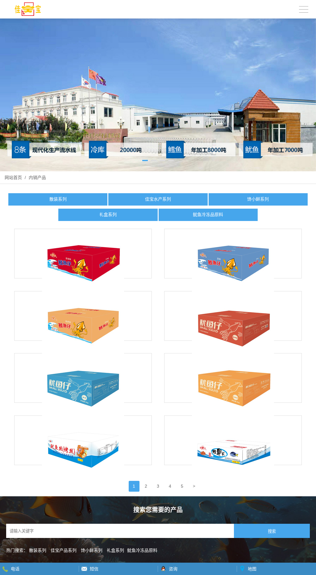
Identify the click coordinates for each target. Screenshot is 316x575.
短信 (94, 568)
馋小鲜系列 (258, 199)
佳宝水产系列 (158, 199)
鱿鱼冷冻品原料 (208, 214)
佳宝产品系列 (64, 550)
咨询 (173, 568)
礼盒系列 (108, 214)
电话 (15, 568)
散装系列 (58, 199)
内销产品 (36, 177)
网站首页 (13, 177)
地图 (252, 568)
